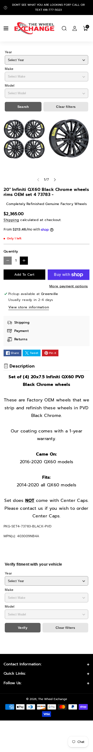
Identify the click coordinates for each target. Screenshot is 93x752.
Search (23, 107)
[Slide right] (55, 180)
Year (8, 52)
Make (9, 69)
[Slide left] (38, 180)
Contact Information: (22, 664)
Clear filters (66, 107)
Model (10, 85)
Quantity (11, 251)
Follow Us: (12, 683)
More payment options (68, 286)
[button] (6, 28)
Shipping (11, 219)
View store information (28, 307)
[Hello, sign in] (74, 28)
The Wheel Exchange (52, 699)
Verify (22, 628)
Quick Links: (15, 673)
